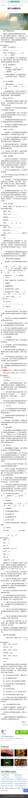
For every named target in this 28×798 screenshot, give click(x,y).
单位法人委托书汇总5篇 (7, 785)
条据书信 (14, 5)
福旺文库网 (12, 796)
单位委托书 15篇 (24, 788)
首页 (8, 5)
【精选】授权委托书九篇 (10, 788)
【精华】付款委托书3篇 (7, 783)
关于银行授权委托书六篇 (20, 785)
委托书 (21, 5)
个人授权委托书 (5, 777)
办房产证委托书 (18, 777)
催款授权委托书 (18, 775)
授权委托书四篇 (5, 775)
